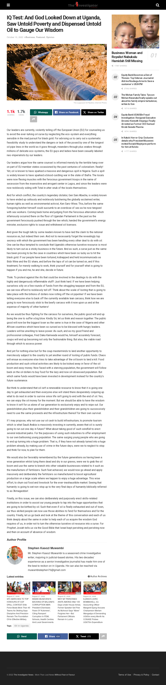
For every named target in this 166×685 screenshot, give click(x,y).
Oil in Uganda (21, 625)
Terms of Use (124, 674)
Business (30, 37)
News (27, 593)
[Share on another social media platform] (33, 119)
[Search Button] (157, 5)
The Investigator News (23, 674)
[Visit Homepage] (83, 5)
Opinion (50, 37)
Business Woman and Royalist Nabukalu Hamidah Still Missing (127, 57)
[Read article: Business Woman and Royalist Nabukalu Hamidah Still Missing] (135, 31)
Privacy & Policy (141, 674)
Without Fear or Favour (65, 674)
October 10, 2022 (15, 37)
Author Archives (98, 576)
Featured (40, 37)
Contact (155, 674)
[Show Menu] (8, 5)
